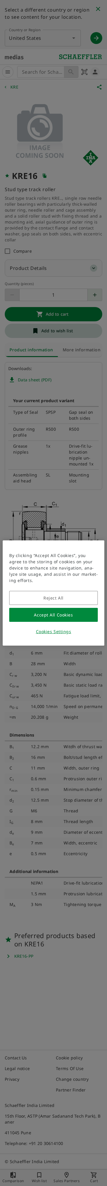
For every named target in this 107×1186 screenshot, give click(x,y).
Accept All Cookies (53, 615)
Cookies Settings (53, 631)
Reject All (53, 598)
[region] (53, 593)
